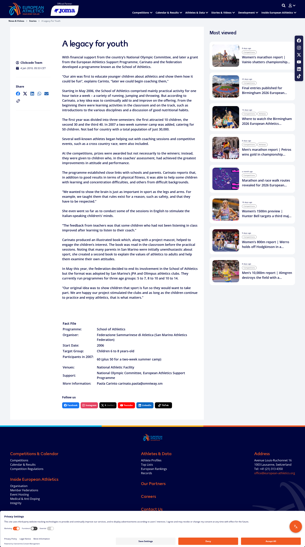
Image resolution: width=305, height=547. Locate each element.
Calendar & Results (23, 465)
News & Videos (16, 20)
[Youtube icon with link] (299, 62)
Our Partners (153, 483)
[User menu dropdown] (292, 5)
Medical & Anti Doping (25, 499)
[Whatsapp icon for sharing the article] (39, 93)
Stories (33, 20)
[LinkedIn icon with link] (299, 69)
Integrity (15, 503)
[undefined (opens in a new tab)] (18, 93)
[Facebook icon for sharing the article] (18, 93)
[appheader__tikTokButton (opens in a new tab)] (299, 76)
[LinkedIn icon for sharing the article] (32, 93)
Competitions (19, 460)
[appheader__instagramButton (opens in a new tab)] (299, 48)
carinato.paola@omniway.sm (140, 383)
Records (146, 473)
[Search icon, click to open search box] (283, 5)
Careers (148, 496)
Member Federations (24, 490)
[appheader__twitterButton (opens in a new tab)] (299, 55)
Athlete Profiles (151, 460)
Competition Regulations (26, 469)
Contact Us (152, 509)
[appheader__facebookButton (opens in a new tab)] (299, 40)
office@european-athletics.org (274, 473)
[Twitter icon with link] (299, 55)
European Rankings (154, 469)
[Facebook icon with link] (299, 40)
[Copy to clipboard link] (18, 101)
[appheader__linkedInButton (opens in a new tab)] (299, 69)
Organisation (19, 486)
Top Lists (147, 465)
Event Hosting (19, 494)
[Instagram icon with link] (299, 48)
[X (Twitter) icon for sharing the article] (25, 93)
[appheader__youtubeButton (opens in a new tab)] (299, 62)
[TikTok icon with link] (299, 76)
